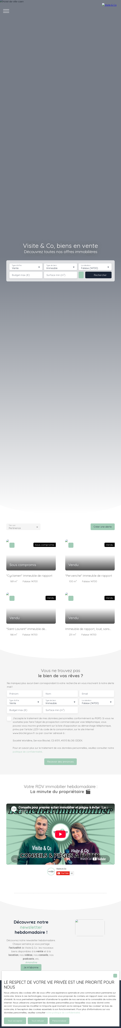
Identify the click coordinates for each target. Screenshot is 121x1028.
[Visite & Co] (110, 11)
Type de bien (51, 265)
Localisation (85, 265)
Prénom (13, 693)
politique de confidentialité (27, 751)
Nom (48, 693)
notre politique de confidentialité (63, 1012)
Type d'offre (17, 265)
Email (85, 693)
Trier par (12, 525)
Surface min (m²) (55, 275)
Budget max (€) (21, 275)
